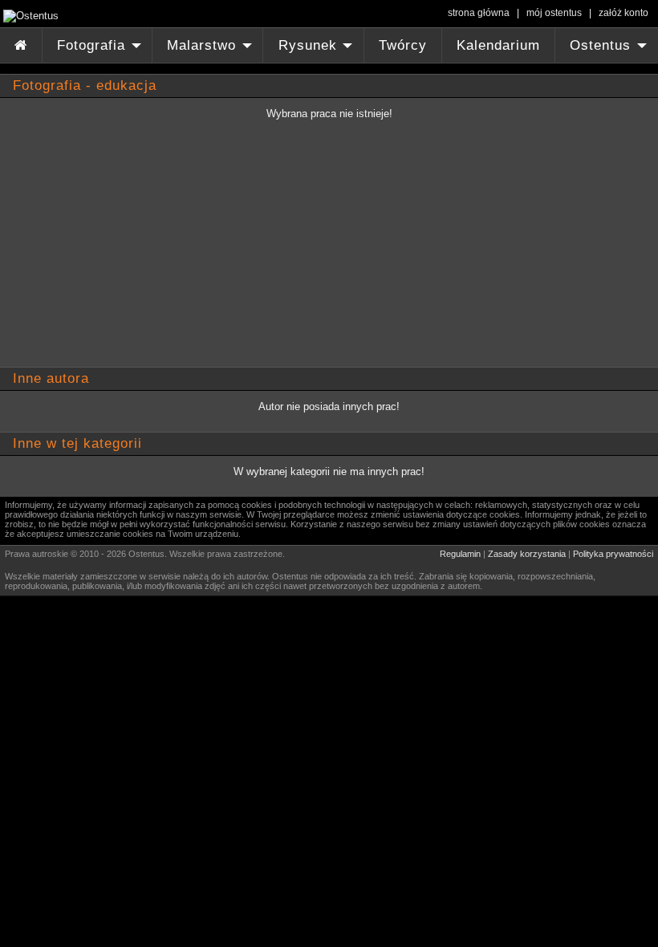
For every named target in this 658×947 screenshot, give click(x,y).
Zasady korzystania (527, 554)
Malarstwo (211, 50)
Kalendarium (498, 45)
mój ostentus (554, 13)
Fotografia (101, 50)
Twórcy (403, 45)
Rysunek (317, 50)
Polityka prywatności (613, 554)
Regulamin (460, 554)
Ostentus (610, 50)
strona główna (479, 13)
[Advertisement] (321, 251)
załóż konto (623, 13)
